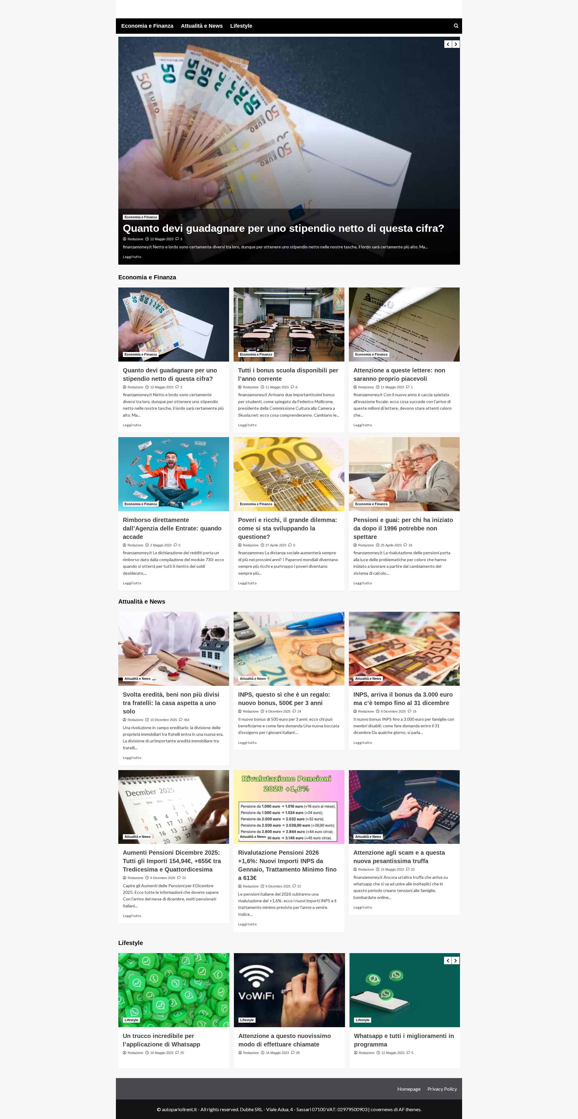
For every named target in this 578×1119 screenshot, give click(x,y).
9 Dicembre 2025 (278, 711)
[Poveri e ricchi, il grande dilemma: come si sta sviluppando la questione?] (289, 474)
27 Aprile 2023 (276, 545)
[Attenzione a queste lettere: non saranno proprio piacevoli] (404, 325)
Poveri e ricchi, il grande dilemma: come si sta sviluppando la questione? (287, 528)
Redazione (135, 239)
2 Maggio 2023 (161, 545)
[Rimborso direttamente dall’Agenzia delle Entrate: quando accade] (173, 474)
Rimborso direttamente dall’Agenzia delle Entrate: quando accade (172, 528)
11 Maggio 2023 (277, 387)
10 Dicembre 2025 (163, 720)
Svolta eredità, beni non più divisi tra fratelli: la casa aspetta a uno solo (171, 703)
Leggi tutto (132, 256)
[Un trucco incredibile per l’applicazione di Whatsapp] (173, 990)
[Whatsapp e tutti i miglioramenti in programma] (405, 990)
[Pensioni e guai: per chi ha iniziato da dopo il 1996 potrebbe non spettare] (404, 474)
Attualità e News (202, 26)
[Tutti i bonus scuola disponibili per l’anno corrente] (289, 325)
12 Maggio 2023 (161, 239)
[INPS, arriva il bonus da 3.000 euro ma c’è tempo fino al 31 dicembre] (404, 649)
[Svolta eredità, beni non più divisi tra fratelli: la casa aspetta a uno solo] (173, 649)
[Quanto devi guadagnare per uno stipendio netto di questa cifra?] (289, 151)
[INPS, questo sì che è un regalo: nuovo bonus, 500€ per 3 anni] (289, 649)
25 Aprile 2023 (391, 545)
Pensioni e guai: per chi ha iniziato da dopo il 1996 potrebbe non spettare (403, 528)
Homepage (409, 1089)
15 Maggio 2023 (392, 869)
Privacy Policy (442, 1089)
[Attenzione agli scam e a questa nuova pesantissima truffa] (404, 807)
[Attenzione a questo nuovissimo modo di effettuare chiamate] (289, 990)
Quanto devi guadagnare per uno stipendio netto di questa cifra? (283, 228)
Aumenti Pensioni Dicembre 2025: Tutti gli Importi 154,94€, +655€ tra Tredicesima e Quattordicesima (172, 861)
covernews (382, 1109)
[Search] (456, 26)
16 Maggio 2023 (161, 1053)
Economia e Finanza (147, 26)
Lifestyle (241, 26)
